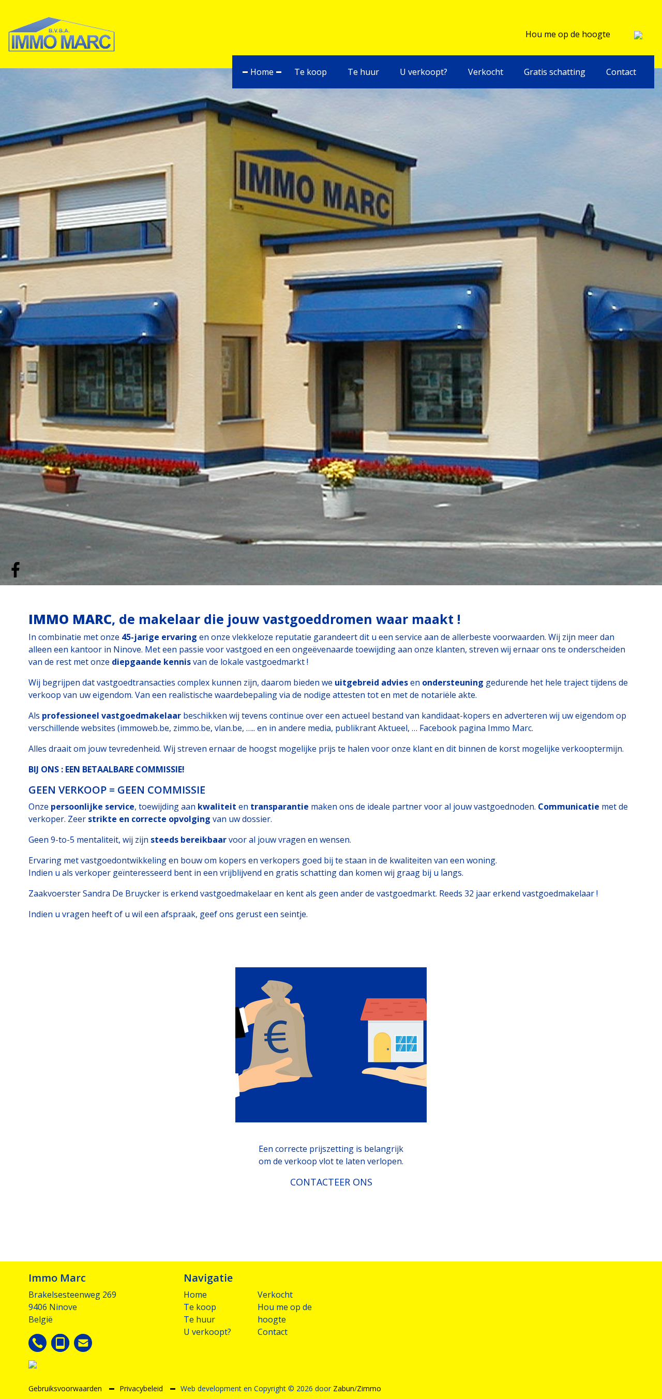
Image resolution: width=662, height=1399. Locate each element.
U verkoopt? (423, 72)
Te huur (363, 72)
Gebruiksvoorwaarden (66, 1388)
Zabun (343, 1388)
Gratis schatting (554, 72)
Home (262, 72)
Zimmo (369, 1388)
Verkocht (485, 72)
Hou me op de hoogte (567, 34)
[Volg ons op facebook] (15, 568)
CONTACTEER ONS (331, 1182)
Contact (621, 72)
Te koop (310, 72)
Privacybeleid (142, 1388)
